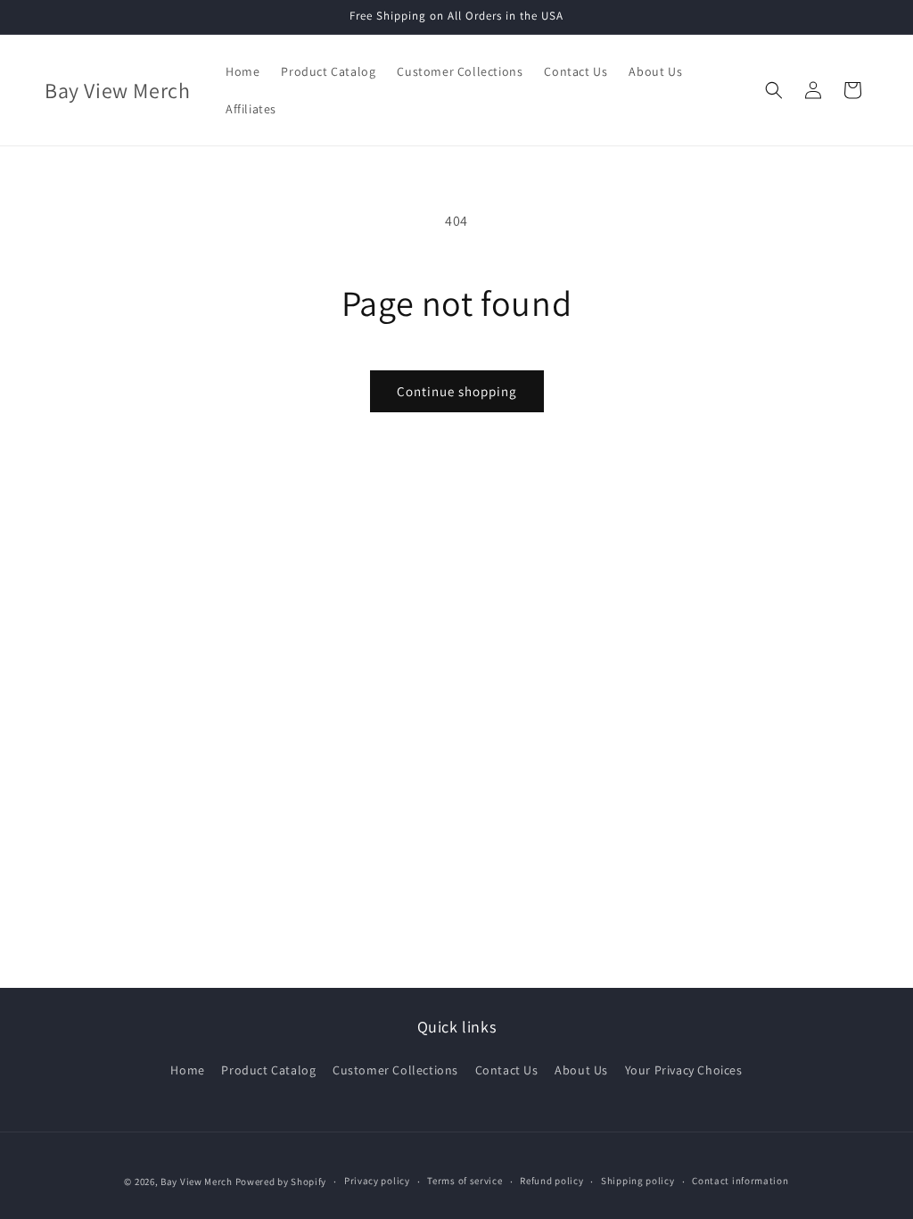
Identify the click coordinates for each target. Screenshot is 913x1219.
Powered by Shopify (281, 1181)
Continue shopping (457, 391)
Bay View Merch (196, 1181)
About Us (581, 1070)
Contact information (740, 1180)
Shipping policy (638, 1180)
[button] (774, 90)
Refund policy (551, 1180)
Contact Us (507, 1070)
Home (187, 1070)
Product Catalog (268, 1070)
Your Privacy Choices (684, 1070)
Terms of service (464, 1180)
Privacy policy (377, 1180)
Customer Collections (395, 1070)
